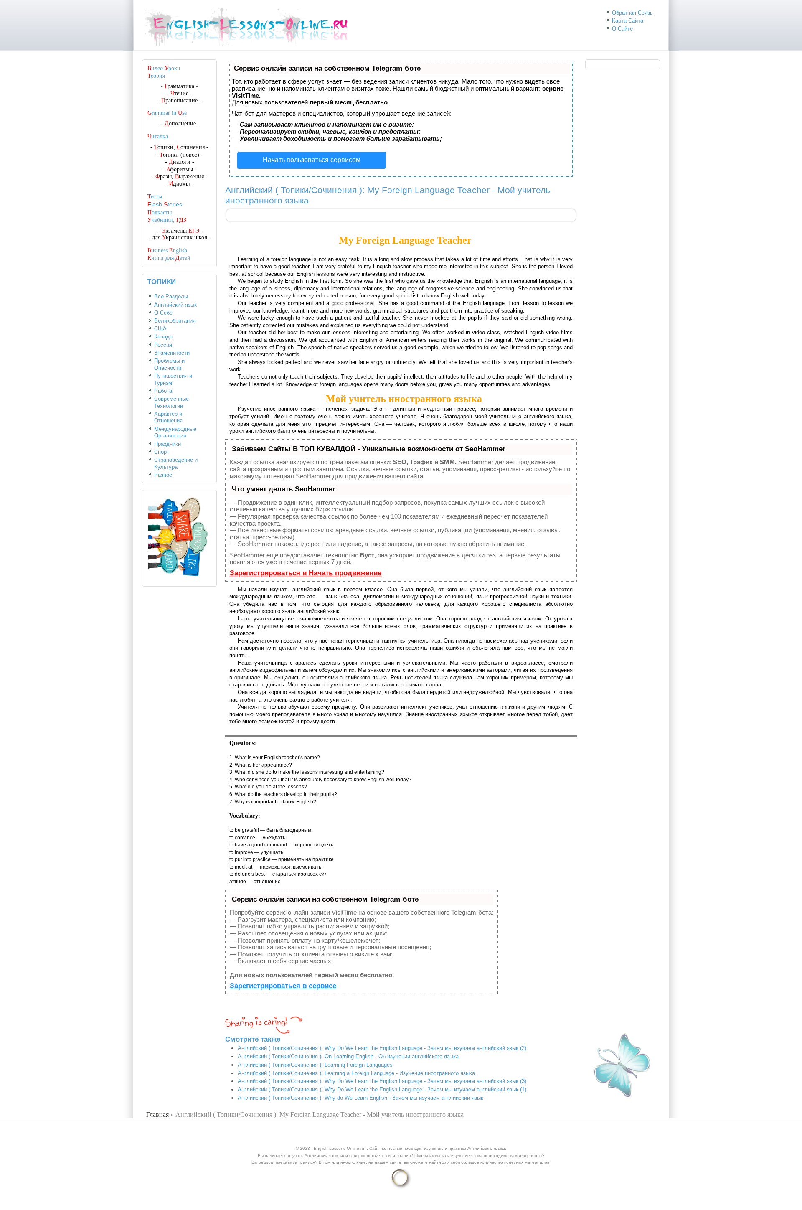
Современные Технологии (171, 402)
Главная (157, 1114)
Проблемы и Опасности (169, 364)
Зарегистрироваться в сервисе (283, 986)
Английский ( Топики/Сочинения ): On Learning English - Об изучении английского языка (348, 1056)
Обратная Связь (632, 13)
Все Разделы (171, 296)
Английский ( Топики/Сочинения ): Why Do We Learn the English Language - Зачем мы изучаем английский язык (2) (382, 1048)
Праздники (167, 444)
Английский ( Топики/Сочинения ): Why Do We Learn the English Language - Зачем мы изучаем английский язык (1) (382, 1089)
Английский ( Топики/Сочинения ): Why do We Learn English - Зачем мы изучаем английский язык (360, 1098)
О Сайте (622, 28)
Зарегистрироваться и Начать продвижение (305, 573)
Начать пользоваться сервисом (311, 159)
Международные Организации (175, 432)
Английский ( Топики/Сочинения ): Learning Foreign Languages (315, 1065)
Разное (163, 475)
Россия (163, 345)
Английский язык (175, 305)
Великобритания (174, 321)
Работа (163, 391)
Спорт (161, 452)
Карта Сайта (627, 21)
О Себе (163, 313)
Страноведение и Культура (176, 463)
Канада (163, 336)
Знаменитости (172, 353)
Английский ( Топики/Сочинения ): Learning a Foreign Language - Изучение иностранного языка (356, 1073)
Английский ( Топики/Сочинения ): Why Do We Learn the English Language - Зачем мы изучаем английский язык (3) (382, 1081)
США (160, 328)
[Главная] (249, 46)
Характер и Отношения (168, 417)
